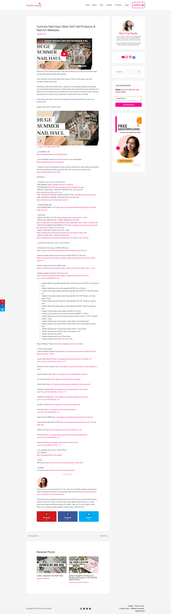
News (47, 578)
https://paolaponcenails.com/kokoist (60, 185)
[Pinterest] (130, 57)
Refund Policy (140, 611)
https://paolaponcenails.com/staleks (70, 344)
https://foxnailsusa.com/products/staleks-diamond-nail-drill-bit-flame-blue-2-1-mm (66, 268)
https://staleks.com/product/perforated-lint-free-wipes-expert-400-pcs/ (62, 250)
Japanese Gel (41, 34)
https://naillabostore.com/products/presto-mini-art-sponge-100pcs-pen (62, 233)
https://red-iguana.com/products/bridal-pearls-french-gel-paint (68, 384)
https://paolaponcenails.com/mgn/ (49, 172)
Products (118, 5)
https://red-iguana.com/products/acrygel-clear (64, 404)
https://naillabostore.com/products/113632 (72, 218)
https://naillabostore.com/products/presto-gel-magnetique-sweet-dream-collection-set (67, 223)
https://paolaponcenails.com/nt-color (49, 192)
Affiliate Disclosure (137, 608)
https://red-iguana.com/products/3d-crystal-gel (64, 379)
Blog (101, 5)
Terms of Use (139, 606)
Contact (130, 606)
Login (127, 5)
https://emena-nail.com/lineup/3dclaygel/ (60, 470)
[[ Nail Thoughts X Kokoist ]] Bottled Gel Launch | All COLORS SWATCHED (83, 577)
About (95, 5)
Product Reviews (83, 582)
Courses (109, 5)
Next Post (104, 536)
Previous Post (32, 536)
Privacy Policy (124, 608)
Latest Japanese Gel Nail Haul (50, 575)
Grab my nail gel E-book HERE (49, 147)
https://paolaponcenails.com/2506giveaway (52, 154)
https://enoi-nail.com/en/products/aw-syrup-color (65, 463)
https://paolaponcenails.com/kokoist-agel (69, 187)
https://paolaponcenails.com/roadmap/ (50, 162)
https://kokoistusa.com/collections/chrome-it (52, 200)
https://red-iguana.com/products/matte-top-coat (65, 430)
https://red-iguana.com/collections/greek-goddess (69, 374)
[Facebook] (134, 57)
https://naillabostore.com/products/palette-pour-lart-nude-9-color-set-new (63, 238)
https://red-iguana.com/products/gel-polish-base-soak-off (72, 417)
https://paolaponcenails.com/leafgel (49, 455)
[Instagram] (127, 57)
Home (87, 5)
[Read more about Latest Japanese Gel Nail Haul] (51, 565)
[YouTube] (123, 57)
